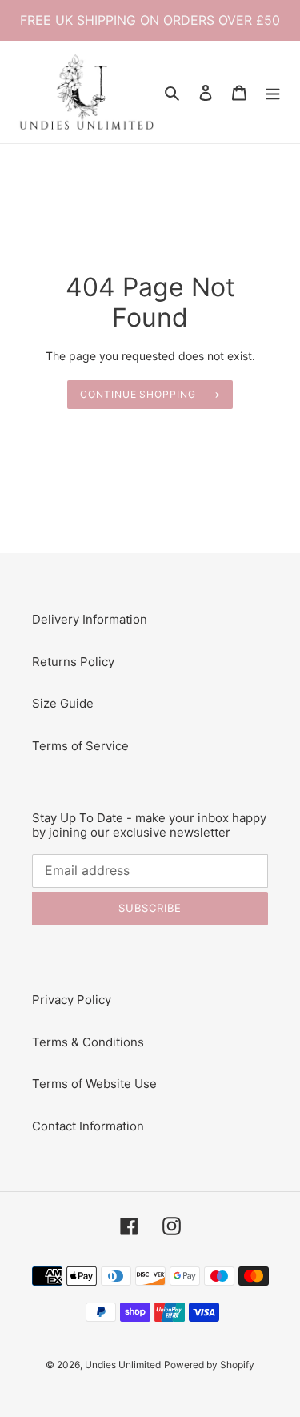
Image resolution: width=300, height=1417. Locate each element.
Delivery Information (89, 619)
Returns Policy (73, 661)
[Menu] (273, 92)
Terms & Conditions (88, 1042)
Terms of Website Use (94, 1083)
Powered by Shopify (209, 1365)
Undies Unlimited (123, 1365)
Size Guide (63, 703)
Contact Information (88, 1126)
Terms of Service (80, 745)
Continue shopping (138, 394)
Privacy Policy (71, 999)
